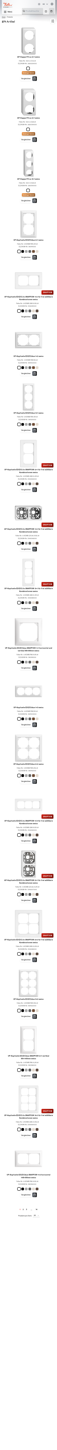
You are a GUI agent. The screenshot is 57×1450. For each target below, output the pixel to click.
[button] (36, 1215)
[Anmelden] (52, 4)
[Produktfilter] (52, 21)
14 (36, 1209)
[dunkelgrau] (30, 251)
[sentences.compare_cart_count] (46, 11)
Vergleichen (26, 79)
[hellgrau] (26, 251)
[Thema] (39, 4)
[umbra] (37, 311)
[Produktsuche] (24, 11)
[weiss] (28, 68)
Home (3, 17)
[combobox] (38, 11)
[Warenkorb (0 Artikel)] (51, 11)
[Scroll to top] (50, 1443)
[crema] (37, 251)
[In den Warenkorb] (34, 78)
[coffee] (34, 251)
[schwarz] (23, 251)
